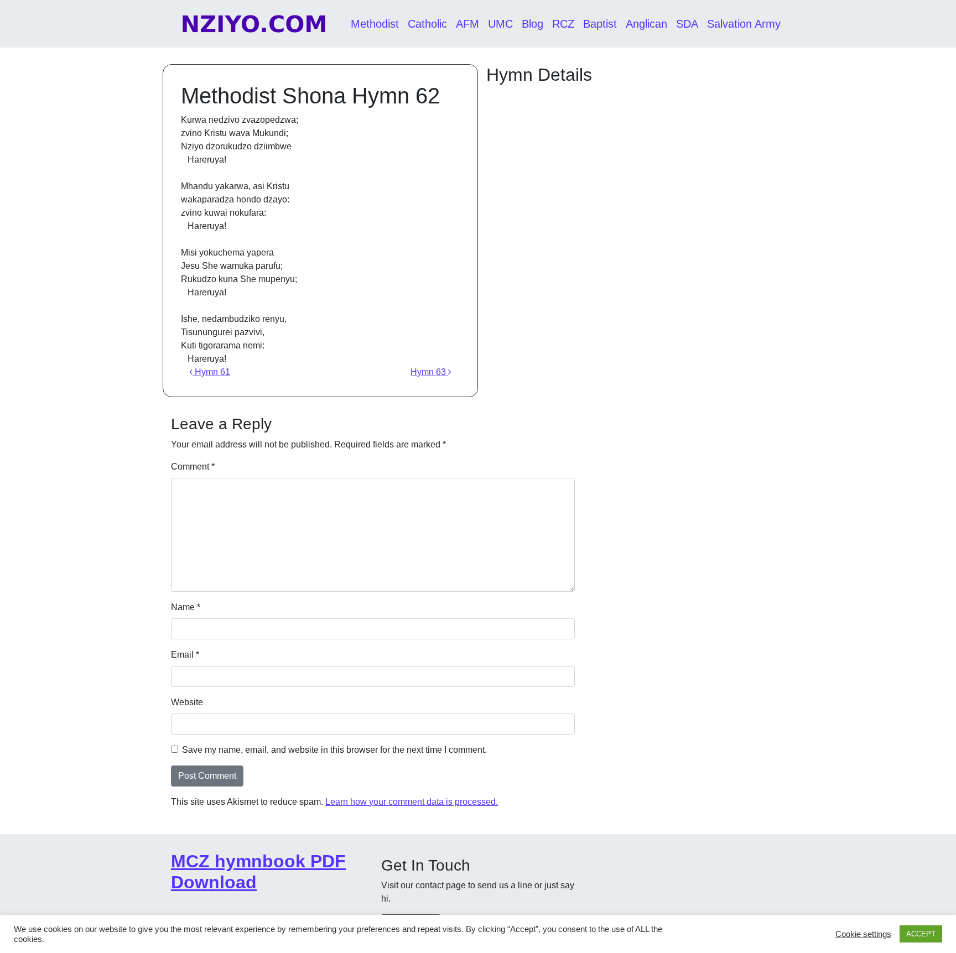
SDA (687, 24)
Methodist (375, 24)
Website (187, 702)
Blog (532, 24)
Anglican (646, 24)
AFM (467, 24)
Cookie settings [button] (863, 934)
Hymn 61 (211, 372)
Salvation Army (744, 24)
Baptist (600, 24)
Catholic (427, 24)
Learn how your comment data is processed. (411, 801)
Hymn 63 (429, 372)
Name (185, 607)
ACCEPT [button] (921, 934)
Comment (193, 466)
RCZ (563, 24)
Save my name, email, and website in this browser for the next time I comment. (334, 749)
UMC (500, 24)
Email (185, 654)
